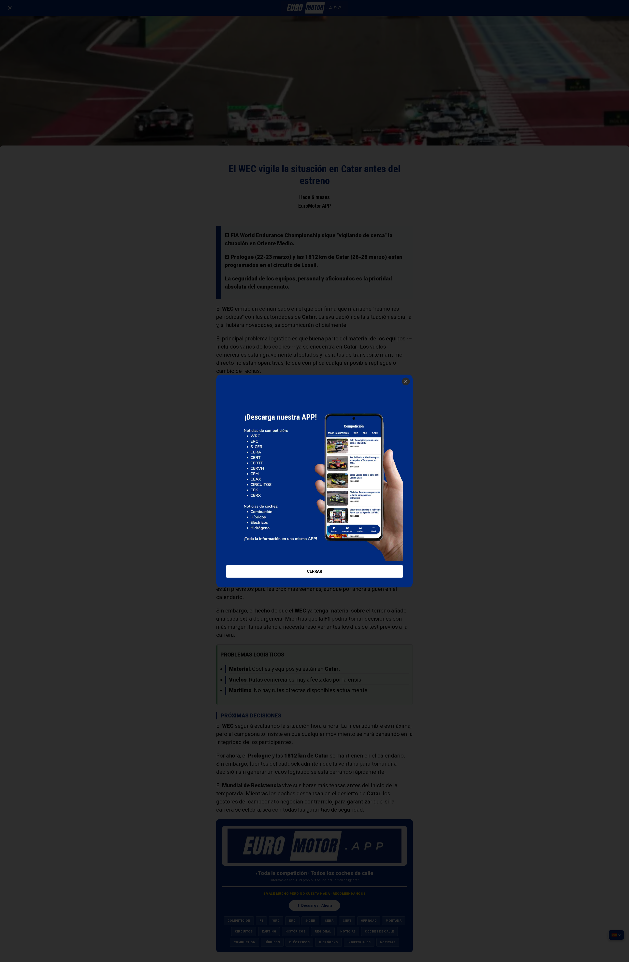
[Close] (406, 381)
